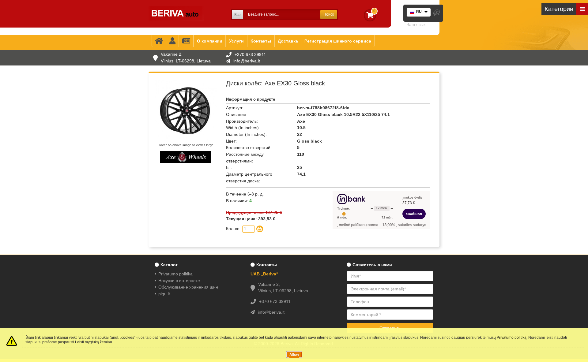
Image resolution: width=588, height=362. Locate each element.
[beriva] (176, 13)
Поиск (328, 14)
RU (419, 11)
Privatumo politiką (511, 337)
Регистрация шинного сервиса (337, 41)
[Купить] (259, 229)
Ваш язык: (416, 24)
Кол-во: (233, 228)
